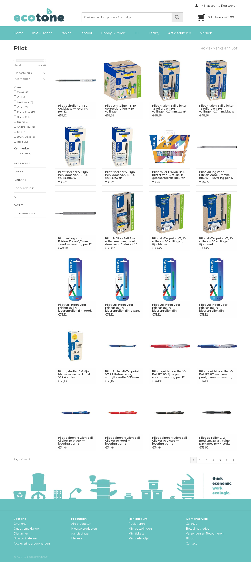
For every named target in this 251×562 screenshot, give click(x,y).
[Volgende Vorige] (233, 460)
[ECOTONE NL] (47, 15)
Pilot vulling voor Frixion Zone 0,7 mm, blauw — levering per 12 (216, 175)
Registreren (136, 523)
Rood (22, 141)
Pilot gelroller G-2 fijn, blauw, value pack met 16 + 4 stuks (74, 374)
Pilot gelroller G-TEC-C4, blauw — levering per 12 (73, 108)
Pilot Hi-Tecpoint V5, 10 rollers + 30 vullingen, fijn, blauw (169, 241)
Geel (21, 97)
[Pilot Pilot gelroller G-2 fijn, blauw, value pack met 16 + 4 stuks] (75, 345)
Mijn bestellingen (140, 528)
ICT (137, 33)
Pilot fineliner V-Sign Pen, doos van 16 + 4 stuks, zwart (120, 175)
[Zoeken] (177, 17)
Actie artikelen (179, 33)
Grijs (21, 131)
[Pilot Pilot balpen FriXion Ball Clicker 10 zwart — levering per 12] (169, 412)
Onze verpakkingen (27, 528)
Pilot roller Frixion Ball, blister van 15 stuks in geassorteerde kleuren (168, 175)
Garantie (191, 523)
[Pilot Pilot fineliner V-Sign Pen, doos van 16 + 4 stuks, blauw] (75, 146)
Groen (22, 107)
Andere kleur (26, 126)
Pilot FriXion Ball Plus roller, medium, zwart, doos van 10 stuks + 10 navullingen (121, 241)
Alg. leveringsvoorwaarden (32, 543)
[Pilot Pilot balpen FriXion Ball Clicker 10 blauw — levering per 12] (75, 412)
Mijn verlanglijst (138, 538)
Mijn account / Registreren (218, 5)
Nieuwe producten (84, 528)
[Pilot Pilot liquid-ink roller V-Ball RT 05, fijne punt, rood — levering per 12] (169, 345)
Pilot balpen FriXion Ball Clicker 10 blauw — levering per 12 (75, 440)
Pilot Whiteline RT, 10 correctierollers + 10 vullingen (120, 108)
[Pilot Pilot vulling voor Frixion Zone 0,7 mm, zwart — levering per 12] (75, 213)
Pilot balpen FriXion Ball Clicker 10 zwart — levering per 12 (169, 440)
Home (18, 33)
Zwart (23, 92)
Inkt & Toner (42, 33)
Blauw (23, 116)
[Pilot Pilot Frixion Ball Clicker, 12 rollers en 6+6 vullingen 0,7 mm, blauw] (216, 80)
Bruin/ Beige (26, 136)
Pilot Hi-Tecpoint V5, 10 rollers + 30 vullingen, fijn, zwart (216, 241)
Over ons (20, 523)
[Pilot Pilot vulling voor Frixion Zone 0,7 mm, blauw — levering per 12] (216, 146)
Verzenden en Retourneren (205, 533)
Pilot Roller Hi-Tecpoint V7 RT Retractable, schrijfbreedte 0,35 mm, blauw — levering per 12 (122, 374)
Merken (206, 33)
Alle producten (81, 523)
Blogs (190, 538)
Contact (191, 543)
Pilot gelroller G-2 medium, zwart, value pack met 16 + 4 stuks (214, 440)
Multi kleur (25, 102)
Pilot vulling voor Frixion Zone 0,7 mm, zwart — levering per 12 (75, 241)
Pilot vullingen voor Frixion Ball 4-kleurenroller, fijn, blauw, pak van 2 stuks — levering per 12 (215, 307)
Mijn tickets (136, 533)
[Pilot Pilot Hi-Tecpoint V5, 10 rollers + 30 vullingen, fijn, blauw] (169, 213)
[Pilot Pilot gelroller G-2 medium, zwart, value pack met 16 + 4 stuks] (216, 412)
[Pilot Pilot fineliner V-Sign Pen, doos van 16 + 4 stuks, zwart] (122, 146)
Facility (154, 33)
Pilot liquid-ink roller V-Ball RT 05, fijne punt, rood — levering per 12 (169, 374)
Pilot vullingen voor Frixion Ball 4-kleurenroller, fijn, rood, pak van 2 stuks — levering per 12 (75, 307)
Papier (66, 33)
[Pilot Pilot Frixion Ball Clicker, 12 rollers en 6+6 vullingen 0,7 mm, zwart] (169, 80)
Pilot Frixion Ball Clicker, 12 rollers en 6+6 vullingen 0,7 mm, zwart (169, 108)
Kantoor (86, 33)
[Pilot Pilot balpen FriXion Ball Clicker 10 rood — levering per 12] (122, 412)
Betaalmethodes (197, 528)
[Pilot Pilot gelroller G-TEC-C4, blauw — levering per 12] (75, 80)
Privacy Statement (27, 538)
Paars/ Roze (26, 112)
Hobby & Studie (113, 33)
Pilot (232, 48)
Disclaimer (21, 533)
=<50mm (24, 153)
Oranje (22, 121)
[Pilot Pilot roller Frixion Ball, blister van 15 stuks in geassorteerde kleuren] (169, 146)
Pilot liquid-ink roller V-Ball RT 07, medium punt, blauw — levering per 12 (216, 374)
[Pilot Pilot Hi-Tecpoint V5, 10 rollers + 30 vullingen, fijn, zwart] (216, 213)
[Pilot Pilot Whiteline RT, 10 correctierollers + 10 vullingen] (122, 80)
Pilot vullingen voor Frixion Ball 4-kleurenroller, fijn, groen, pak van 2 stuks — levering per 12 (168, 307)
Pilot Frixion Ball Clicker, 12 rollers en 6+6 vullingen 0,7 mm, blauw (216, 108)
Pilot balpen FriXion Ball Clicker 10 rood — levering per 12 (122, 440)
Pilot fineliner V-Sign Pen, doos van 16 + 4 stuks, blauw (73, 175)
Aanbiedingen (80, 533)
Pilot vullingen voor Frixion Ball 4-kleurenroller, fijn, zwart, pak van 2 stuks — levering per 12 (122, 307)
